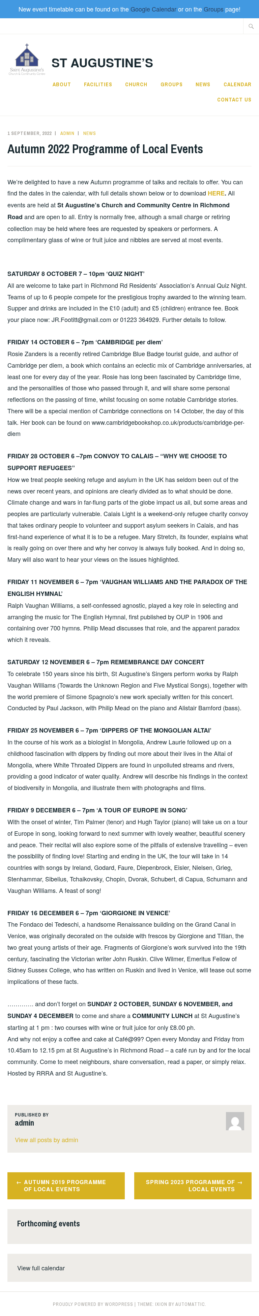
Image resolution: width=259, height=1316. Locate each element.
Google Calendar (153, 8)
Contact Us (234, 99)
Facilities (98, 84)
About (62, 84)
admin (67, 133)
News (203, 84)
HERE (216, 193)
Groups (214, 8)
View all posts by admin (46, 1139)
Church (136, 84)
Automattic (190, 1304)
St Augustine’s (102, 62)
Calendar (238, 84)
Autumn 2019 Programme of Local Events (65, 1185)
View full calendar (41, 1267)
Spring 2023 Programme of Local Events (190, 1185)
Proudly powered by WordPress (93, 1304)
